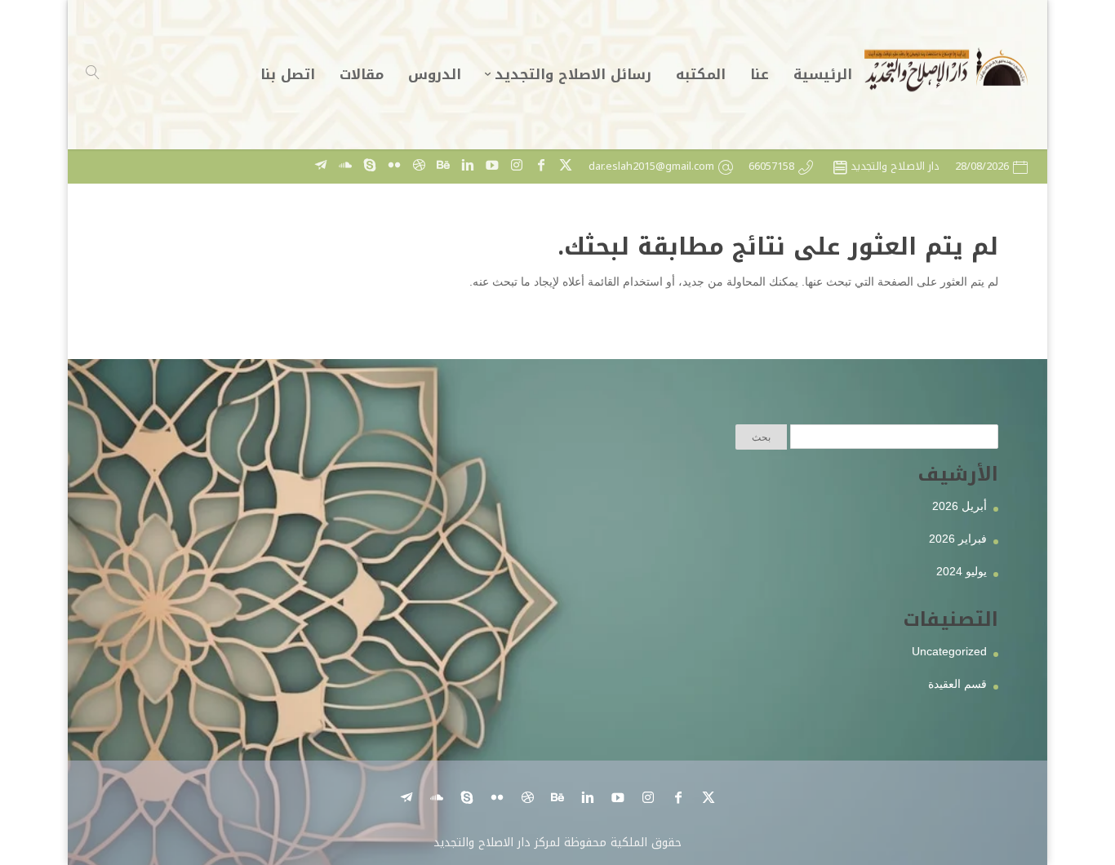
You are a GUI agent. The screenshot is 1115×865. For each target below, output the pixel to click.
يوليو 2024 (961, 571)
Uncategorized (949, 651)
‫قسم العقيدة (957, 683)
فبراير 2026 (958, 538)
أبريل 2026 (959, 505)
